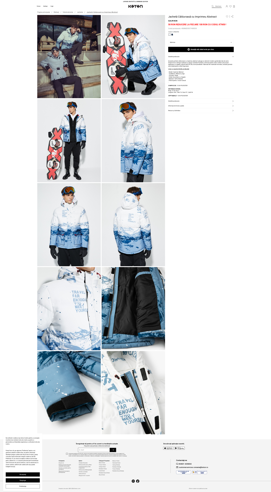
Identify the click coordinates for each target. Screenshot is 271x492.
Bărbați (56, 12)
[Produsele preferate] (230, 6)
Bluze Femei (102, 474)
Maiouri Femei (115, 460)
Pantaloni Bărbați (116, 466)
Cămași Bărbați (116, 464)
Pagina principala (43, 12)
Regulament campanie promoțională (64, 472)
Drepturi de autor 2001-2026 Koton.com (69, 488)
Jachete (80, 12)
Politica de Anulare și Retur (85, 464)
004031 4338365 (185, 464)
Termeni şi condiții (83, 471)
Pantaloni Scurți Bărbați (118, 471)
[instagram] (133, 481)
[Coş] (234, 6)
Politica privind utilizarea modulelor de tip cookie (65, 465)
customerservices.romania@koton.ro (193, 467)
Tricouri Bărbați (116, 468)
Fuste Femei (102, 470)
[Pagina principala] (135, 6)
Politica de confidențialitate (85, 469)
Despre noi (61, 462)
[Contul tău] (227, 6)
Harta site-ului (82, 473)
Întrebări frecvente (83, 462)
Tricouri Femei (102, 464)
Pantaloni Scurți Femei (104, 472)
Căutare (218, 6)
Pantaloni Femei (103, 468)
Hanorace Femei (116, 462)
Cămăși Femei (102, 466)
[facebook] (137, 481)
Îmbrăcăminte (68, 12)
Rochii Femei (102, 462)
